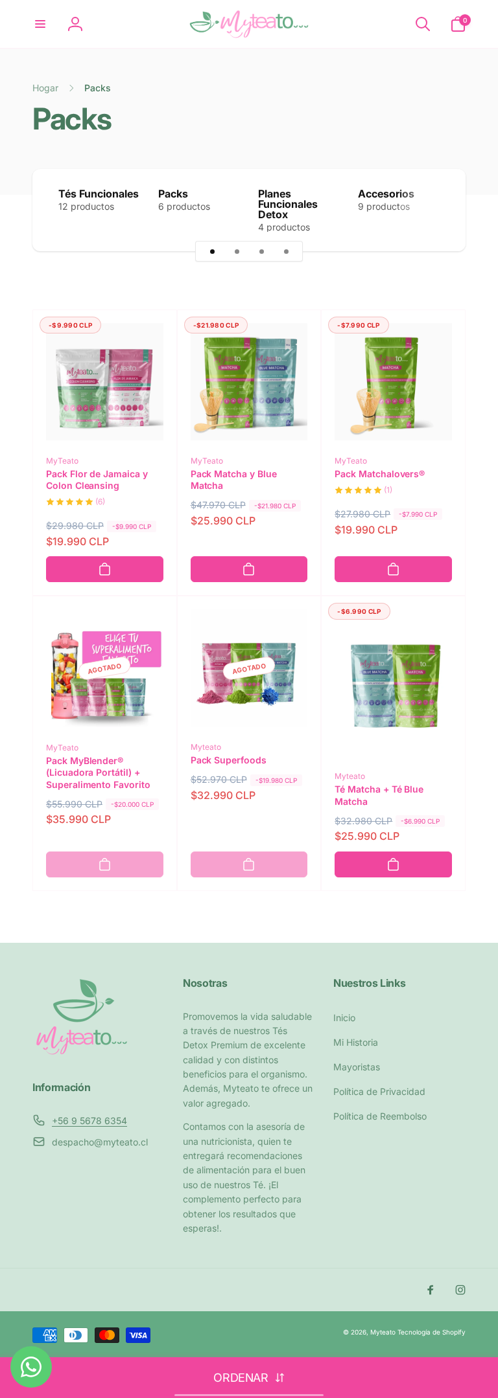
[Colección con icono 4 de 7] (286, 251)
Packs (173, 193)
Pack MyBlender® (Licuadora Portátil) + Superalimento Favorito (98, 772)
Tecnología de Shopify (431, 1332)
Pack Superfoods (229, 759)
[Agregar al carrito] (104, 569)
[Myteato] (81, 1052)
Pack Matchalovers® (380, 473)
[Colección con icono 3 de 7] (261, 251)
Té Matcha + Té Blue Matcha (379, 795)
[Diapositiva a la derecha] (433, 210)
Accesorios (386, 193)
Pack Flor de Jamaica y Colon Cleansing (97, 479)
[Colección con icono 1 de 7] (212, 251)
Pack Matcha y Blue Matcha (234, 479)
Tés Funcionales (98, 193)
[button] (40, 24)
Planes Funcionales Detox (288, 204)
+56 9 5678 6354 (89, 1120)
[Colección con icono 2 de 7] (236, 251)
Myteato (383, 1332)
